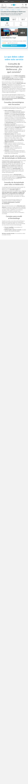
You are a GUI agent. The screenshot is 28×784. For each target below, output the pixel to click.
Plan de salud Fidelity (24, 7)
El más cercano (23, 19)
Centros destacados (4, 18)
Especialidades (3, 7)
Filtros (21, 25)
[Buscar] (22, 5)
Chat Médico (17, 7)
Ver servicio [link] (14, 45)
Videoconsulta (10, 7)
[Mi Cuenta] (2, 5)
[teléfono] (5, 5)
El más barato (14, 19)
